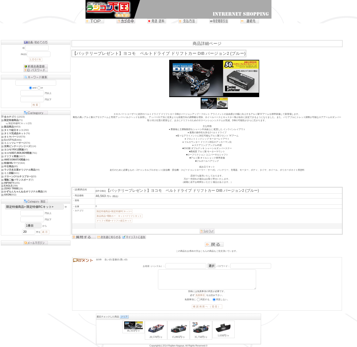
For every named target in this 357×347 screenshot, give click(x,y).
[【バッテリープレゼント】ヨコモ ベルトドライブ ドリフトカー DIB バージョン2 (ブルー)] (214, 108)
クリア (124, 316)
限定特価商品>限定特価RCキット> (114, 211)
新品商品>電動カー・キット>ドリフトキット (119, 216)
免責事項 (200, 295)
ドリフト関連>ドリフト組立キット (114, 220)
